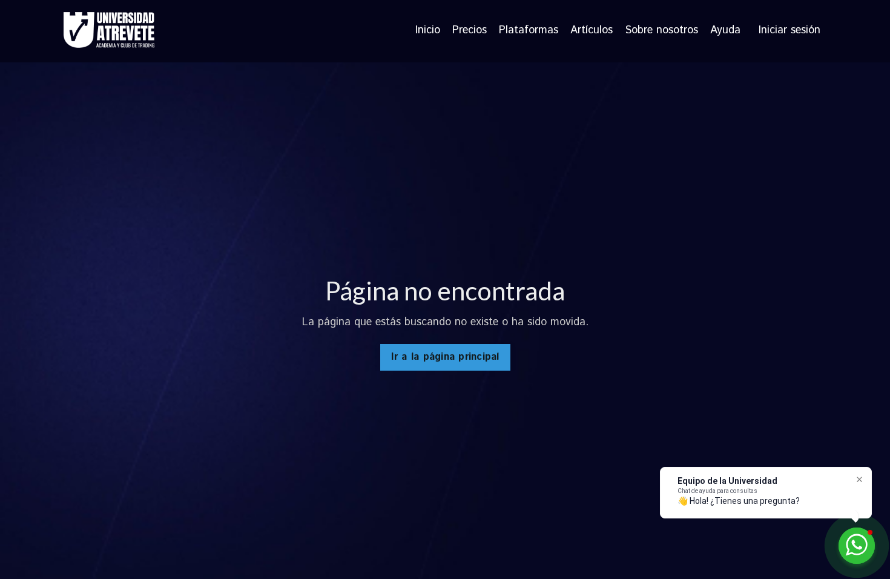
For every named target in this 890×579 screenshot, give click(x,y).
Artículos (591, 31)
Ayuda (725, 31)
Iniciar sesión (789, 30)
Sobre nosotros (661, 31)
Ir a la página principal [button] (445, 357)
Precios (469, 31)
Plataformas (528, 31)
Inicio (427, 31)
